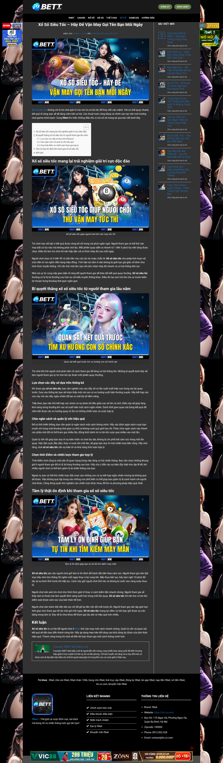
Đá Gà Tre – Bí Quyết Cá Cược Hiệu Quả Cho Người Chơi (178, 86)
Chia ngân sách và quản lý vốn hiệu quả (57, 142)
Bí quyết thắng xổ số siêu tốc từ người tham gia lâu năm (62, 135)
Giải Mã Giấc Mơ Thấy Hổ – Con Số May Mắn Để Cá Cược (179, 154)
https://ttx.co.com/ (164, 712)
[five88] (209, 26)
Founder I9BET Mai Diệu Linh (104, 34)
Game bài (134, 18)
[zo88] (152, 756)
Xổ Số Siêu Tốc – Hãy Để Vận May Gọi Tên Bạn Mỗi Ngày (179, 138)
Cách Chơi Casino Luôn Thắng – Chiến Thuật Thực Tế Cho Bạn (178, 189)
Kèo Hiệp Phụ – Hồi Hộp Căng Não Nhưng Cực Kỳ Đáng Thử (179, 70)
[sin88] (12, 26)
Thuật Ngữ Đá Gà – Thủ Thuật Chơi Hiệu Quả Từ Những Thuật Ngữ (178, 103)
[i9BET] (47, 7)
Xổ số (123, 18)
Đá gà (100, 18)
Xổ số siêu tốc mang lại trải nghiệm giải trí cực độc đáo (61, 131)
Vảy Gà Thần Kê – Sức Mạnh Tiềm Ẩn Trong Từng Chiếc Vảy (177, 121)
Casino (81, 18)
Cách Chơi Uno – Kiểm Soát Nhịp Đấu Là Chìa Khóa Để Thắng (178, 171)
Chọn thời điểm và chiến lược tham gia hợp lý (59, 145)
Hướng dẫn (148, 18)
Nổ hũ (91, 18)
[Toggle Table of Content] (84, 127)
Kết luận (40, 152)
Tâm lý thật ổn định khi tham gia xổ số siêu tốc (57, 149)
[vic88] (70, 756)
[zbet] (209, 38)
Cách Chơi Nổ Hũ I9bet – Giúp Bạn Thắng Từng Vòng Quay (177, 38)
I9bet (71, 18)
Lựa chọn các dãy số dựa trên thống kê (57, 139)
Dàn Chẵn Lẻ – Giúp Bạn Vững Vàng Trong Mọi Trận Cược (179, 54)
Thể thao (111, 18)
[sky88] (12, 38)
